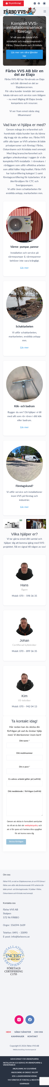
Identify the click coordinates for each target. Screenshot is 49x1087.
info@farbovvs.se (20, 937)
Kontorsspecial (30, 1049)
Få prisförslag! (15, 3)
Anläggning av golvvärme (24, 1069)
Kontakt (32, 1036)
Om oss (38, 1032)
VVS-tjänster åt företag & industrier (24, 1080)
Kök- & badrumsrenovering (24, 1076)
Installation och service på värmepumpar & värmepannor (22, 1064)
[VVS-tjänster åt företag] (24, 477)
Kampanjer (17, 1036)
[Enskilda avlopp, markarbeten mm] (24, 318)
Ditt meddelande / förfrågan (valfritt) (24, 791)
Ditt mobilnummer (24, 753)
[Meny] (45, 11)
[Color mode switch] (44, 3)
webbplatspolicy (31, 826)
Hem (8, 1032)
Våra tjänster (22, 1032)
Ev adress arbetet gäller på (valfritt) (24, 779)
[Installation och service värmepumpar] (24, 238)
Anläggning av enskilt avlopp (24, 1072)
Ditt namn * (24, 741)
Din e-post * (24, 767)
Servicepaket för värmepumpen (24, 1059)
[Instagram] (35, 3)
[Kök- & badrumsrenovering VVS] (24, 398)
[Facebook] (39, 3)
